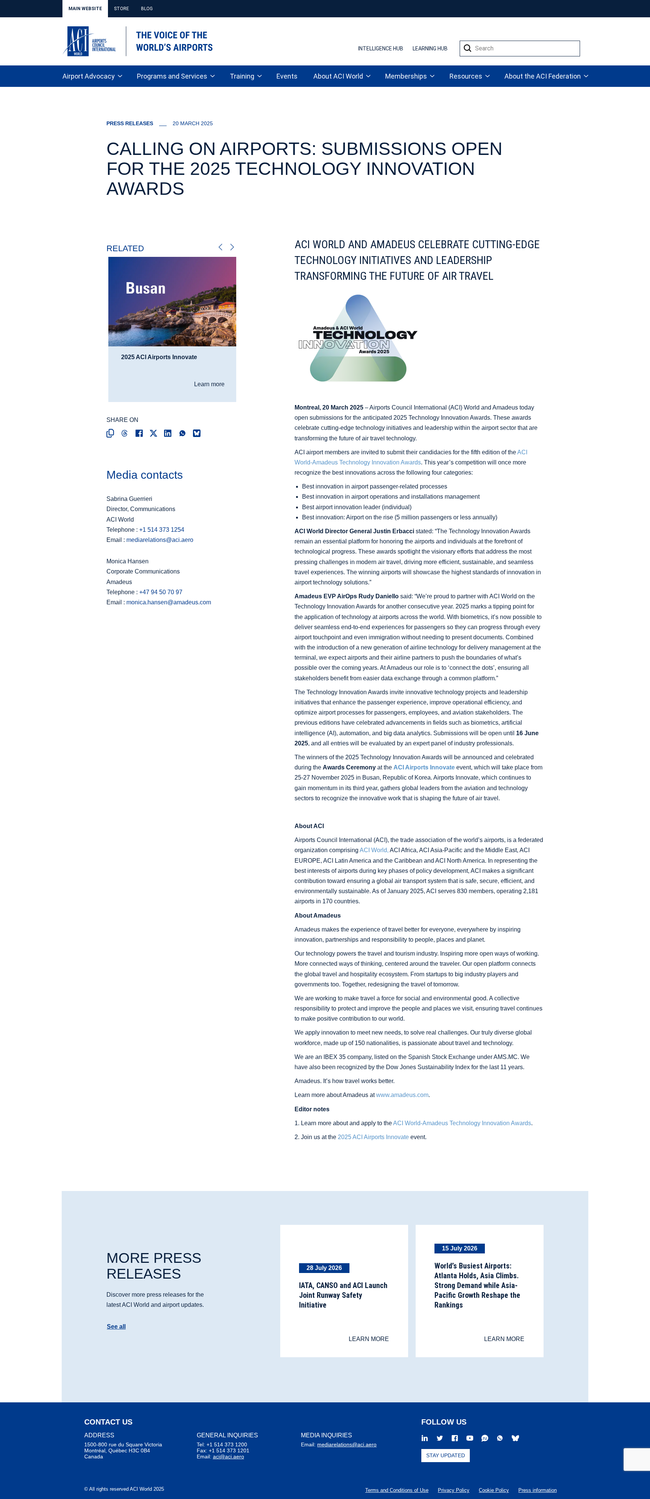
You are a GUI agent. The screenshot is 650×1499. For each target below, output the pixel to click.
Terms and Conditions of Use (396, 1490)
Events (287, 76)
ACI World (373, 850)
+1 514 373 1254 (161, 529)
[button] (467, 48)
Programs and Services (172, 76)
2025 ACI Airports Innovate (373, 1137)
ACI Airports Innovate (424, 767)
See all (116, 1326)
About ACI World (338, 76)
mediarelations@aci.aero (159, 540)
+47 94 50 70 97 (160, 592)
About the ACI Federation (542, 76)
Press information (537, 1490)
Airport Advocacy (88, 76)
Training (242, 76)
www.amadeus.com (402, 1095)
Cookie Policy (494, 1490)
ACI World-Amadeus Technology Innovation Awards (462, 1123)
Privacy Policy (453, 1490)
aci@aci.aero (228, 1456)
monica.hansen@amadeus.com (168, 602)
